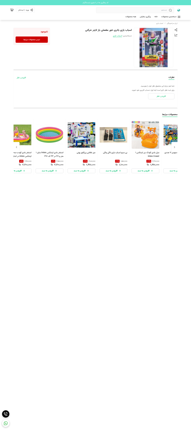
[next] (16, 147)
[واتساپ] (5, 423)
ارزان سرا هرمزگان (172, 23)
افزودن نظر (21, 77)
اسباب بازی (159, 23)
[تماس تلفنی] (5, 414)
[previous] (174, 147)
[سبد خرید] (12, 10)
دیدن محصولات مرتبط (32, 39)
